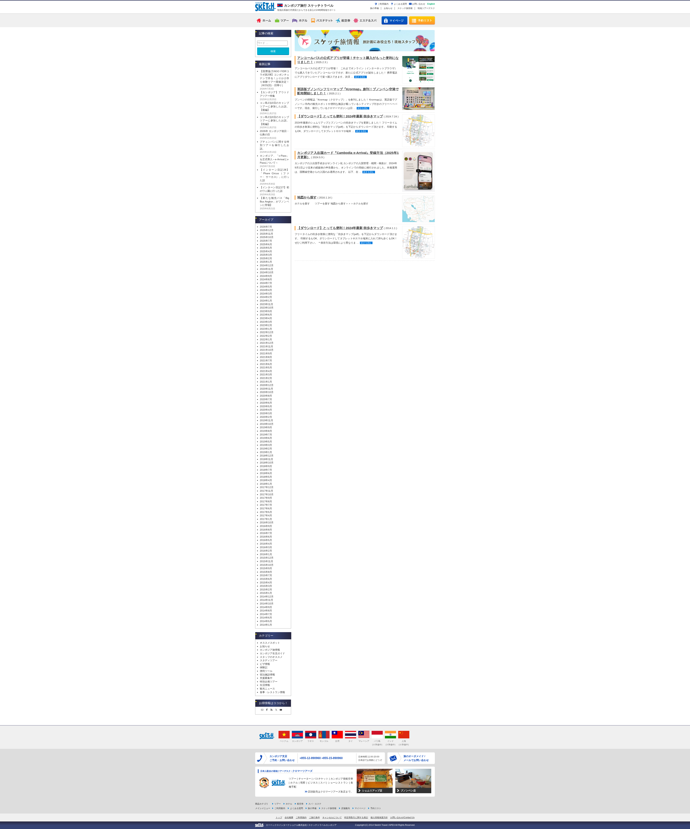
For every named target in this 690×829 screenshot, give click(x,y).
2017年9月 (266, 497)
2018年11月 (266, 459)
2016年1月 (266, 554)
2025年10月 (266, 237)
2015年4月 (266, 582)
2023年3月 (266, 321)
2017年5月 (266, 512)
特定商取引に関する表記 (356, 817)
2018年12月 (266, 455)
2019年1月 (266, 452)
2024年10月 (266, 272)
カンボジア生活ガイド (272, 653)
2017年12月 (266, 487)
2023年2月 (266, 325)
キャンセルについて (332, 817)
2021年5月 (266, 367)
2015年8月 (266, 571)
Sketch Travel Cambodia (265, 6)
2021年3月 (266, 374)
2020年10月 (266, 392)
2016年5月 (266, 540)
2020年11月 (266, 388)
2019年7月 (266, 434)
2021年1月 (266, 381)
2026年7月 (266, 226)
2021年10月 (266, 349)
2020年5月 (266, 406)
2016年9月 (266, 526)
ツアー (282, 20)
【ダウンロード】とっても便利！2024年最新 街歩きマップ (340, 116)
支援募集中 (266, 678)
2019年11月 (266, 420)
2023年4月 (266, 318)
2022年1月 (266, 339)
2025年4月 (266, 251)
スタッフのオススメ (271, 657)
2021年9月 (266, 353)
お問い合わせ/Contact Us (402, 817)
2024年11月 (266, 269)
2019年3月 (266, 445)
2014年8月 (266, 610)
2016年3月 (266, 547)
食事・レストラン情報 (272, 692)
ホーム (264, 20)
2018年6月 (266, 473)
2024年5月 (266, 286)
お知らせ (388, 8)
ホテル (300, 20)
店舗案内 (345, 808)
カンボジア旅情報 (270, 649)
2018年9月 (266, 466)
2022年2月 (266, 335)
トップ (279, 817)
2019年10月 (266, 424)
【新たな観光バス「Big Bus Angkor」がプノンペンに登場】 (274, 201)
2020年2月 (266, 416)
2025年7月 (266, 240)
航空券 (344, 20)
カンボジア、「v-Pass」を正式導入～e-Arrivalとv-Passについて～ (274, 159)
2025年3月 (266, 254)
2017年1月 (266, 519)
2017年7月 (266, 504)
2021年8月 (266, 357)
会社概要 (289, 817)
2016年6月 (266, 536)
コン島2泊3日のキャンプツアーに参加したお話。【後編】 (274, 106)
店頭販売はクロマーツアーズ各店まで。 (330, 791)
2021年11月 (266, 346)
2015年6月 (266, 578)
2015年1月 (266, 593)
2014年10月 (266, 603)
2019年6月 (266, 438)
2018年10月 (266, 462)
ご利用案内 (383, 4)
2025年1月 (266, 261)
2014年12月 (266, 596)
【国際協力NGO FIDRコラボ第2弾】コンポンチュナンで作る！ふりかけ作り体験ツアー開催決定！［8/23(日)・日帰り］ (274, 78)
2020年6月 (266, 402)
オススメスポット (270, 642)
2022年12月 (266, 332)
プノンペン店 (408, 790)
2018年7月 (266, 469)
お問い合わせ (418, 4)
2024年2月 (266, 297)
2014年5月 (266, 621)
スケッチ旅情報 (405, 8)
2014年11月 (266, 600)
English (431, 4)
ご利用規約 (301, 817)
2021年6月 (266, 364)
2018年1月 (266, 483)
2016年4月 (266, 543)
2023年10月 (266, 307)
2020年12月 (266, 385)
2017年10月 (266, 494)
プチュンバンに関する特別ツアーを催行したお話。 (274, 145)
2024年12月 (266, 265)
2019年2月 (266, 448)
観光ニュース (267, 688)
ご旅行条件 (314, 817)
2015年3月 (266, 585)
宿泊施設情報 (267, 674)
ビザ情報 (265, 664)
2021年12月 (266, 342)
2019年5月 (266, 441)
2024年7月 (266, 283)
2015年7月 (266, 575)
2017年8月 (266, 501)
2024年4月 (266, 290)
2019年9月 (266, 427)
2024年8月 (266, 279)
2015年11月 (266, 561)
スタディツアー (268, 660)
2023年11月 (266, 304)
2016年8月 (266, 529)
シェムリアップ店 (372, 790)
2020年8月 (266, 395)
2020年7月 (266, 399)
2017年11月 (266, 490)
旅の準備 (374, 8)
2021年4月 (266, 371)
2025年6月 (266, 244)
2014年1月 (266, 624)
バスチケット (322, 20)
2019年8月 (266, 431)
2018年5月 (266, 476)
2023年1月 (266, 328)
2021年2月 (266, 378)
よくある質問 (400, 4)
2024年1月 (266, 300)
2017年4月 (266, 515)
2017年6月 (266, 508)
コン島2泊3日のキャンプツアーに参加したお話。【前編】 (274, 120)
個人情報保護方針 (379, 817)
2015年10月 (266, 564)
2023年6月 (266, 314)
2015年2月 (266, 589)
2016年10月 (266, 522)
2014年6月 (266, 617)
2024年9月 (266, 276)
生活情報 (265, 685)
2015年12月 (266, 557)
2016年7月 (266, 533)
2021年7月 (266, 360)
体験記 (263, 667)
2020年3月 (266, 413)
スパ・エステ (314, 804)
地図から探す (307, 197)
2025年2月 (266, 258)
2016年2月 (266, 550)
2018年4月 (266, 480)
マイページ (394, 20)
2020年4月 (266, 409)
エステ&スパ (365, 20)
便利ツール (266, 671)
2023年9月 (266, 311)
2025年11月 (266, 233)
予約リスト (422, 20)
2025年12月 (266, 230)
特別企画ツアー (268, 681)
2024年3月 (266, 293)
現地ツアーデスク (426, 8)
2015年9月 (266, 568)
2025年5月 (266, 247)
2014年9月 (266, 607)
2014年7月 (266, 614)
